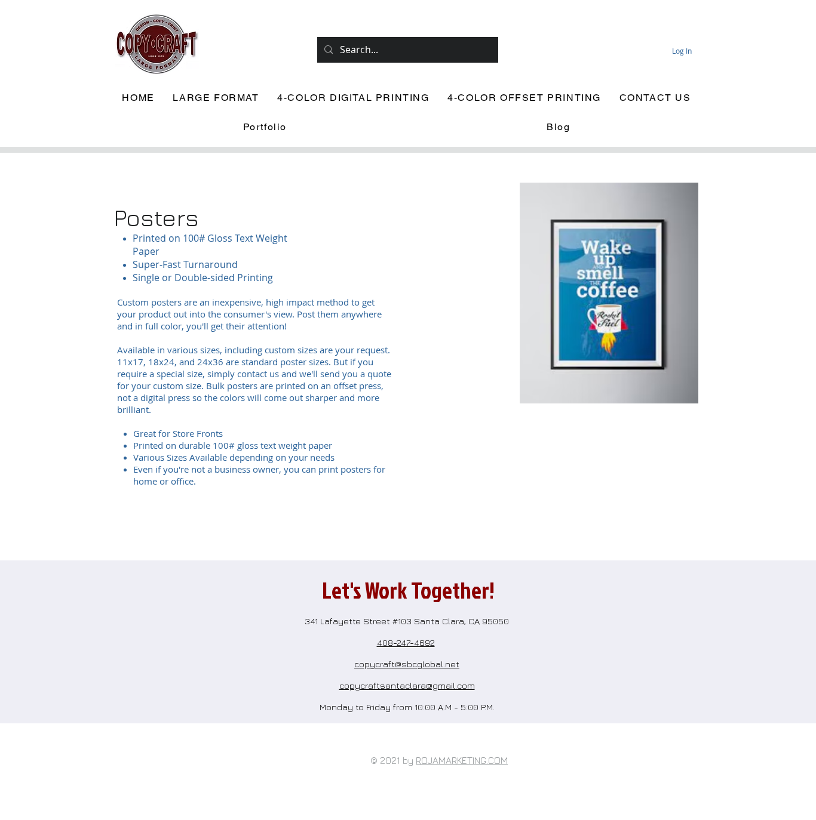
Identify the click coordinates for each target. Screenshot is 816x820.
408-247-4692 (406, 642)
